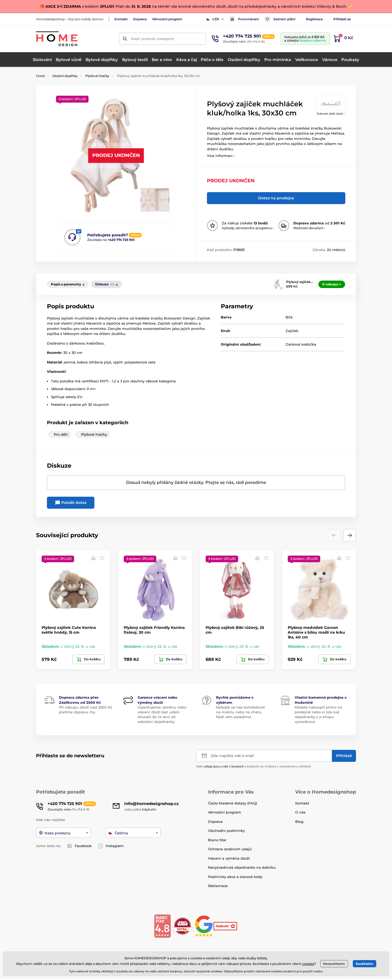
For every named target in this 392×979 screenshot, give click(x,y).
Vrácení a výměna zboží (229, 858)
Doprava (140, 19)
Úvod (40, 76)
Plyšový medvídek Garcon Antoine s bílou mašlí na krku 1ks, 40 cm (316, 632)
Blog (299, 821)
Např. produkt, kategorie (152, 39)
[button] (349, 535)
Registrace (314, 19)
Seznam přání (284, 19)
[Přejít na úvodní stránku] (56, 38)
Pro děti (61, 434)
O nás (300, 812)
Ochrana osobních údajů (230, 849)
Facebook (83, 846)
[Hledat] (125, 39)
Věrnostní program (167, 19)
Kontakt (121, 19)
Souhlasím (364, 964)
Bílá (289, 317)
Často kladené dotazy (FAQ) (232, 803)
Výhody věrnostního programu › (248, 228)
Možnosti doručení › (309, 228)
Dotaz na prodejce (276, 198)
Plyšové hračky (97, 76)
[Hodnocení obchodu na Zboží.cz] (226, 925)
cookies (308, 964)
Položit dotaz (73, 502)
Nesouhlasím (334, 964)
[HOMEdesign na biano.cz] (162, 925)
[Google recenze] (204, 925)
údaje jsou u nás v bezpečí (223, 766)
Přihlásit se (342, 19)
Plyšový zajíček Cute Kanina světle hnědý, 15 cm (69, 630)
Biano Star (217, 840)
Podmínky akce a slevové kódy (235, 877)
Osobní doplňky (65, 76)
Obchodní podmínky (226, 830)
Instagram (115, 846)
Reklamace (218, 886)
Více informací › (221, 155)
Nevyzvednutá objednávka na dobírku (242, 867)
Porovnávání (248, 19)
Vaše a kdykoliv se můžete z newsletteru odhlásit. (254, 766)
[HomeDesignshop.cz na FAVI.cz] (182, 925)
